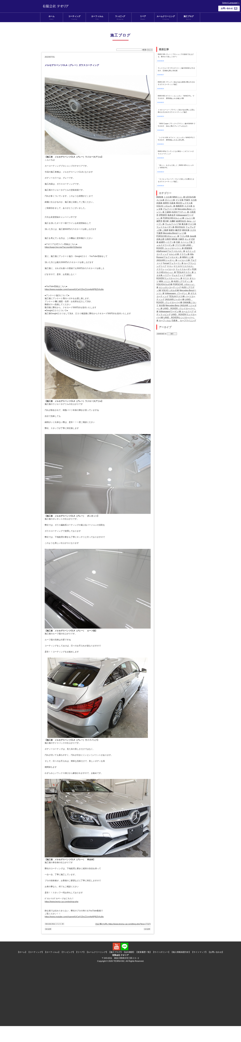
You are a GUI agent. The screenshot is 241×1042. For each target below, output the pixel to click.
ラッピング (120, 17)
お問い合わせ (227, 8)
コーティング (74, 17)
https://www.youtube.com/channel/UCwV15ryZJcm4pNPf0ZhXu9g (74, 289)
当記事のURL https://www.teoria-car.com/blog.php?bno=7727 (123, 924)
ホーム (52, 17)
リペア (143, 17)
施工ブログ (189, 17)
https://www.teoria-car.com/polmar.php (61, 902)
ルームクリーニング (166, 17)
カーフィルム (97, 17)
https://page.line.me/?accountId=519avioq (63, 247)
